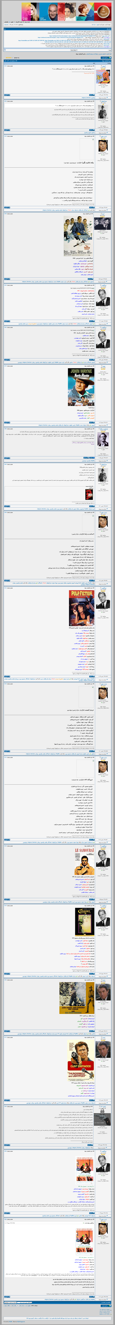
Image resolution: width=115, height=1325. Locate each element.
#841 (5, 65)
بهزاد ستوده (54, 583)
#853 (5, 757)
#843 (5, 136)
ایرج (103, 214)
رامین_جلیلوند (52, 323)
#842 (5, 101)
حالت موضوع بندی (13, 60)
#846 (5, 327)
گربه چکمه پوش (105, 36)
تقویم (12, 22)
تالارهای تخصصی (102, 54)
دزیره (27, 323)
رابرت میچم (104, 136)
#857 (5, 1037)
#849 (5, 464)
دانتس (93, 1033)
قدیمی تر (108, 1302)
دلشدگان (86, 210)
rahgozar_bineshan (86, 97)
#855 (5, 905)
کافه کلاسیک (108, 54)
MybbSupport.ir (21, 1321)
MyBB (10, 1321)
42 (20, 1305)
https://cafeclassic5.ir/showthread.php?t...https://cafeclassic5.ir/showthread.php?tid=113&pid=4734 (72, 36)
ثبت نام (93, 24)
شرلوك (76, 210)
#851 (5, 587)
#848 (5, 428)
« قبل (29, 1305)
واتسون (93, 97)
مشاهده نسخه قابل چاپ (105, 1309)
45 (12, 1305)
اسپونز (104, 66)
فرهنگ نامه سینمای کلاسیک (92, 54)
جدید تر (103, 1302)
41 (23, 1305)
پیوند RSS (29, 1318)
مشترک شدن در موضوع (105, 1313)
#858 (5, 1106)
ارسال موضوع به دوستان (104, 1311)
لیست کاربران (19, 22)
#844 (5, 213)
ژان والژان (80, 210)
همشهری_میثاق (104, 429)
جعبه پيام (6, 24)
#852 (5, 683)
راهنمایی (6, 22)
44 (15, 1305)
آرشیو (32, 1318)
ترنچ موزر (20, 362)
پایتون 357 (60, 1033)
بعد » (5, 1305)
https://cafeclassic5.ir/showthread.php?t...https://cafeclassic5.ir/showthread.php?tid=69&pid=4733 (60, 37)
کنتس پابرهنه (106, 39)
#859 (5, 1151)
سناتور (93, 132)
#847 (5, 366)
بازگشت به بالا (45, 1318)
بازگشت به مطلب (38, 1318)
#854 (5, 845)
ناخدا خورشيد (78, 583)
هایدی (60, 210)
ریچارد (53, 210)
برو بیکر (17, 679)
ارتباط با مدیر (85, 1318)
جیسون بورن (45, 281)
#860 (5, 1219)
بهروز (104, 366)
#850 (5, 512)
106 (8, 1305)
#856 (5, 979)
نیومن (85, 679)
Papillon (59, 281)
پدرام (73, 210)
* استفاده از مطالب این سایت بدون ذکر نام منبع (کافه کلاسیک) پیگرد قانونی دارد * (65, 1318)
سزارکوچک (104, 101)
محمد (55, 281)
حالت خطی (6, 60)
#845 (5, 285)
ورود (98, 24)
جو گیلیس (104, 285)
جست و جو (27, 22)
